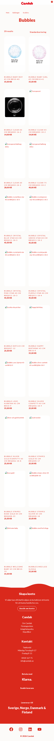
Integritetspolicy (27, 629)
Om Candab (27, 623)
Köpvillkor (27, 632)
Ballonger (16, 13)
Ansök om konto (27, 608)
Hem (7, 13)
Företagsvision (27, 626)
